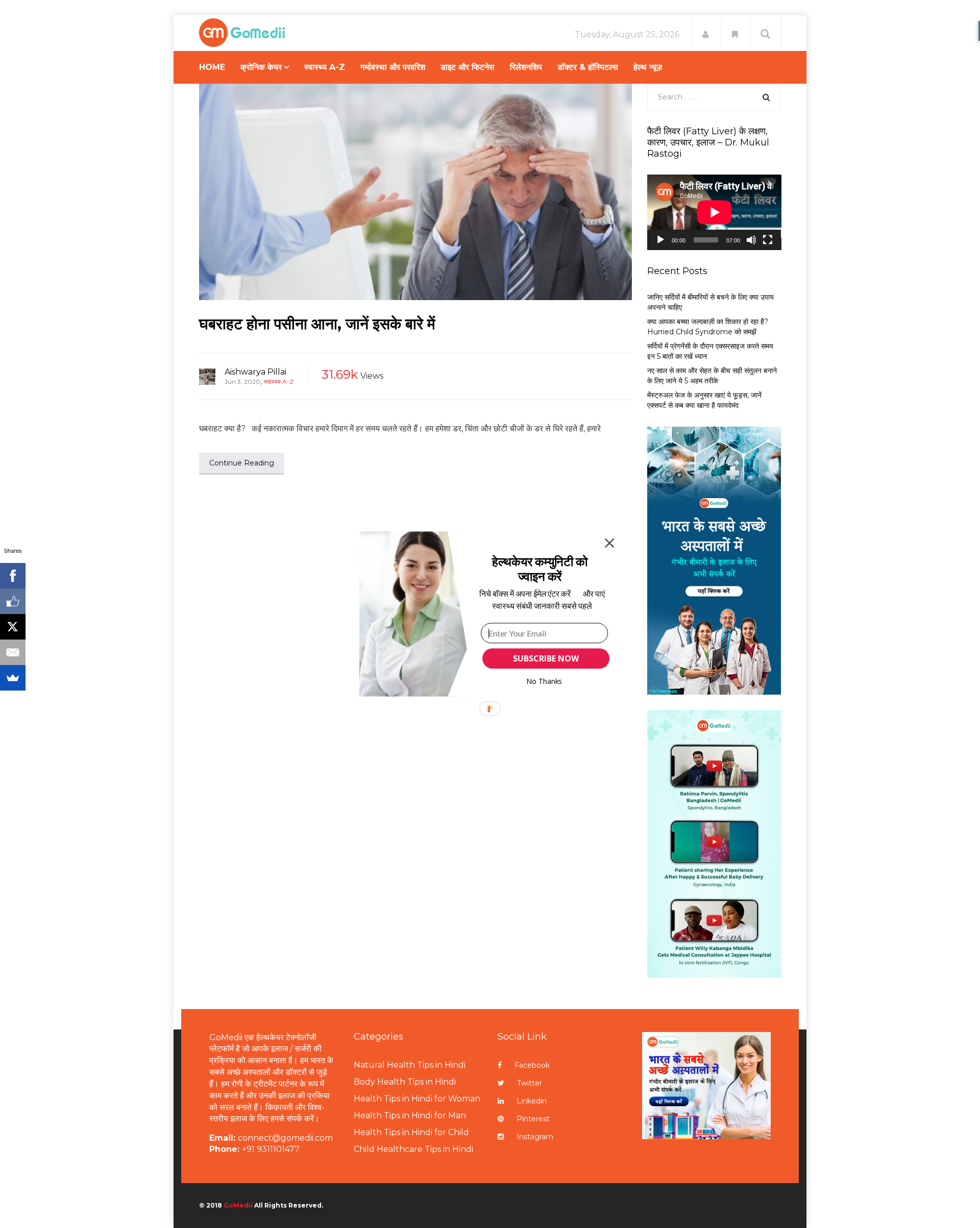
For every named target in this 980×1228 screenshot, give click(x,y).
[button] (539, 568)
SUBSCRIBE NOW (545, 658)
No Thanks (544, 681)
